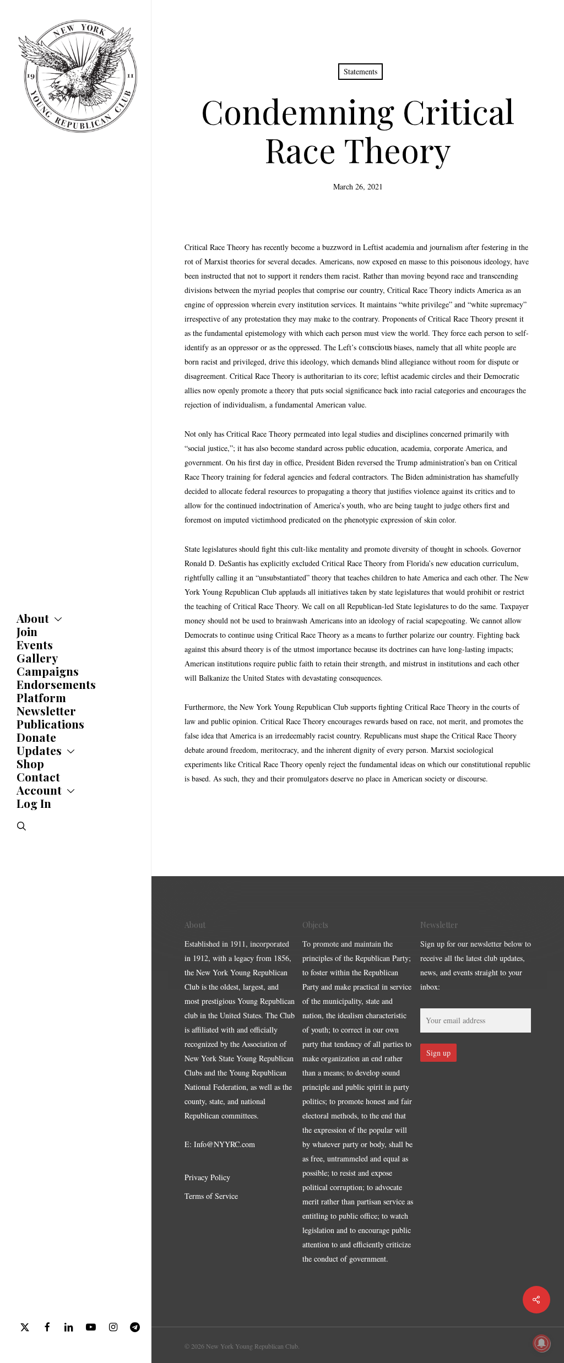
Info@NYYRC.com (224, 1144)
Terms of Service (211, 1196)
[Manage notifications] (541, 1343)
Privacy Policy (207, 1177)
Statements (360, 71)
